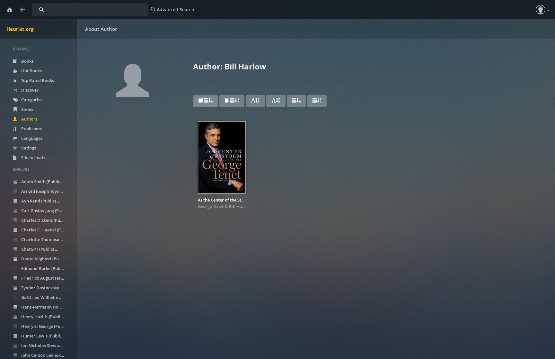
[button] (540, 9)
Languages (31, 138)
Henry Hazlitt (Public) (44, 316)
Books (26, 61)
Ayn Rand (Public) (42, 201)
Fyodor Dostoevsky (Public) (46, 288)
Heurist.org (19, 29)
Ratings (28, 148)
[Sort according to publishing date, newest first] (296, 101)
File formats (32, 157)
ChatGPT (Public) (41, 249)
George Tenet (211, 206)
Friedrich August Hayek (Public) (46, 278)
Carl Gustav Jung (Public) (46, 210)
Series (26, 109)
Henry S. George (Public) (46, 326)
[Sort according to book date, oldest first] (231, 101)
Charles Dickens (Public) (46, 220)
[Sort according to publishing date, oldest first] (317, 101)
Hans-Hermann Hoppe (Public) (46, 307)
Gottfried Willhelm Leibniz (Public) (46, 297)
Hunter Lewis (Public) (44, 336)
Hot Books (31, 71)
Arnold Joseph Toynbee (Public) (46, 191)
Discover (29, 90)
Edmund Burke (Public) (46, 268)
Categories (31, 100)
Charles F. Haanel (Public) (46, 230)
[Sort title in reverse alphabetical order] (276, 101)
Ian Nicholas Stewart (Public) (46, 345)
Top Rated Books (37, 80)
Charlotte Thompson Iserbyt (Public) (46, 239)
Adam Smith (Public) (44, 181)
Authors (28, 119)
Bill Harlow (240, 206)
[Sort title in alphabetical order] (255, 101)
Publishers (31, 128)
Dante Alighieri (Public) (46, 259)
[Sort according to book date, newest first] (205, 101)
